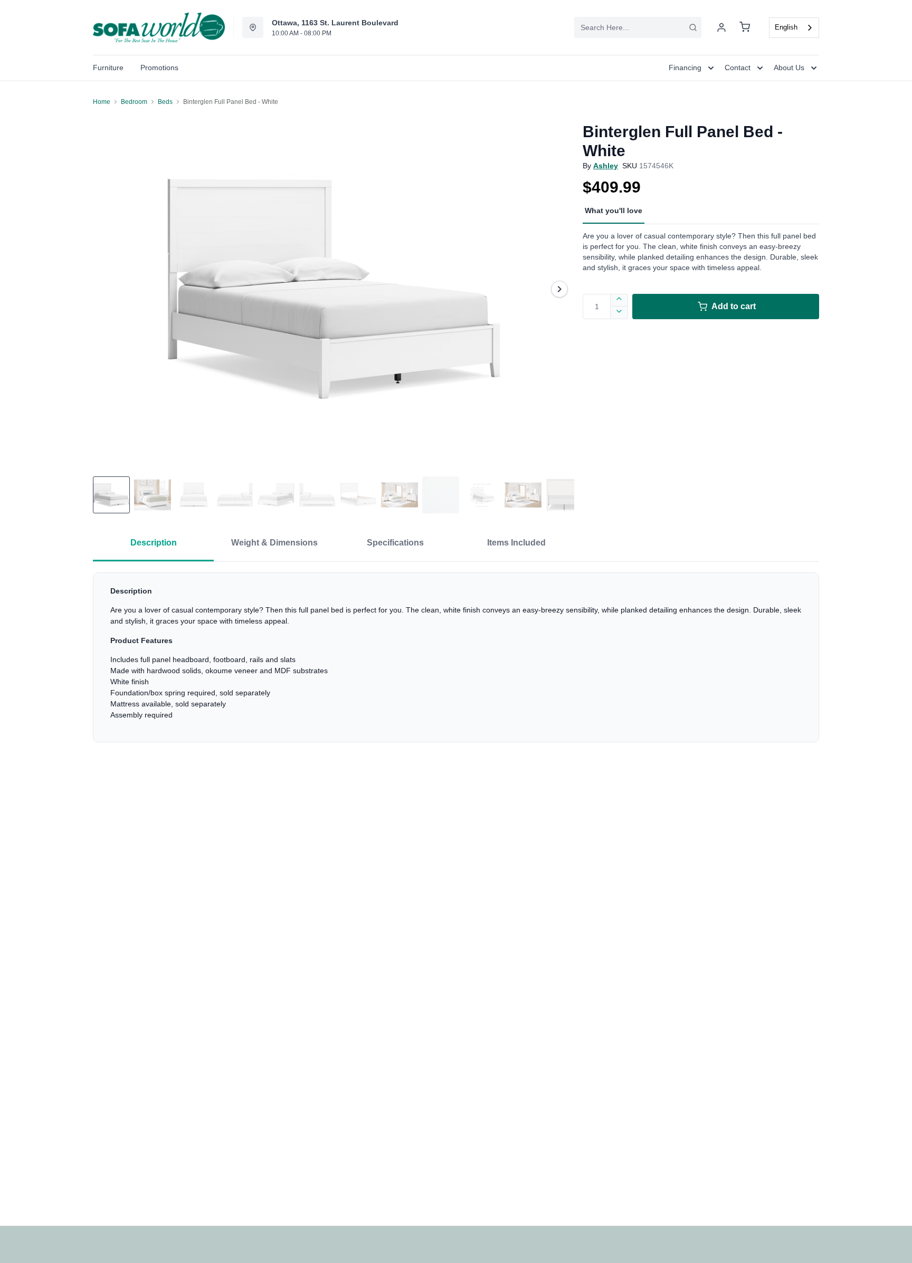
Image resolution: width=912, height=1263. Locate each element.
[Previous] (107, 289)
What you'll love (613, 210)
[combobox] (637, 27)
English (786, 27)
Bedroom (134, 102)
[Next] (559, 289)
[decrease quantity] (619, 313)
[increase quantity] (619, 300)
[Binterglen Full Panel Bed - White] (333, 289)
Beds (165, 102)
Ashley (605, 165)
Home (101, 102)
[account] (721, 27)
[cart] (744, 27)
